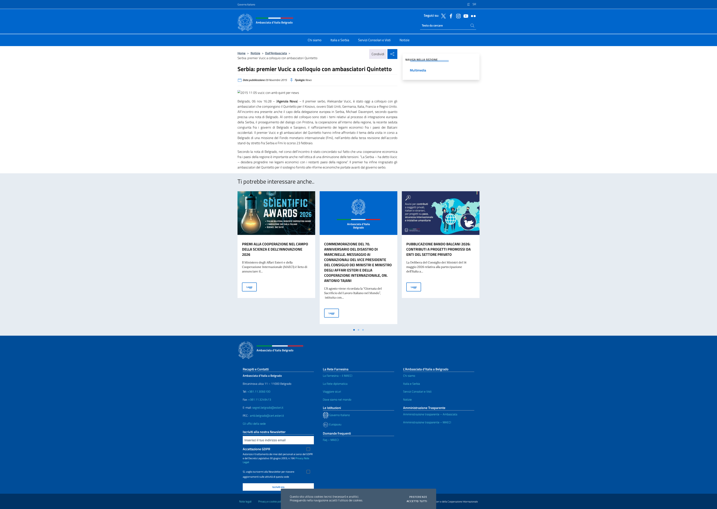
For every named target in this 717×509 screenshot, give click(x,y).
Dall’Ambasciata (276, 53)
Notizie (255, 53)
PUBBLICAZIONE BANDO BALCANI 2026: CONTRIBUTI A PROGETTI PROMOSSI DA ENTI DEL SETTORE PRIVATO (438, 249)
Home (242, 53)
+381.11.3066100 (258, 391)
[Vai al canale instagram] (457, 15)
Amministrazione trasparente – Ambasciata (430, 414)
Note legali (245, 501)
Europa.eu (334, 424)
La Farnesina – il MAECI (337, 375)
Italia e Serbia (411, 383)
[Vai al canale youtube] (465, 15)
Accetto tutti (417, 501)
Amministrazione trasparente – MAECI (427, 422)
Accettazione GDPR (256, 449)
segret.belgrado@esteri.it (267, 407)
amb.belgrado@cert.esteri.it (267, 415)
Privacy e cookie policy (271, 501)
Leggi (251, 287)
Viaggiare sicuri (332, 391)
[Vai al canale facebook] (450, 15)
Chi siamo (409, 375)
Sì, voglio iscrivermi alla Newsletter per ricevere (268, 472)
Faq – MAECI (331, 440)
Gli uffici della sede (254, 423)
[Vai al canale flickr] (472, 15)
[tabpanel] (276, 258)
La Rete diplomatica (335, 383)
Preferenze (418, 497)
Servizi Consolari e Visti (417, 391)
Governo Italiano (246, 4)
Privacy (299, 458)
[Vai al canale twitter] (442, 15)
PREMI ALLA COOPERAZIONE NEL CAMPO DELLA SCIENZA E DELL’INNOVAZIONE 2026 (275, 249)
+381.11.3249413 (259, 399)
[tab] (354, 330)
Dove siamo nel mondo (337, 399)
